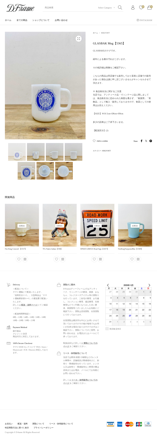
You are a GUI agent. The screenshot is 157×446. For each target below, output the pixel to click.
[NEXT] (149, 285)
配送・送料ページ (29, 305)
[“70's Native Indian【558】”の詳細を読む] (63, 259)
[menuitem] (8, 20)
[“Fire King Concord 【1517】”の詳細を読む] (25, 259)
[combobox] (105, 7)
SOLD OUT (105, 33)
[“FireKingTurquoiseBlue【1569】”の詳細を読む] (138, 259)
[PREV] (108, 285)
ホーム (95, 33)
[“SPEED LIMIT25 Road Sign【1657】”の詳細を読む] (100, 259)
